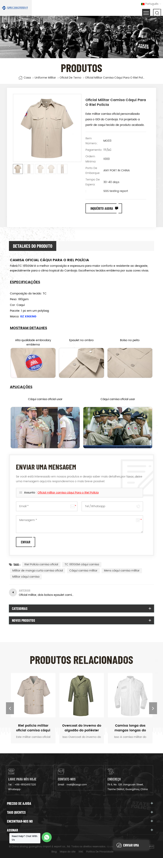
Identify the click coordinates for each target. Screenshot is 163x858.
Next (153, 708)
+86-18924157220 (25, 785)
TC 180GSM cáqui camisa (82, 564)
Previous (10, 708)
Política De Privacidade (99, 852)
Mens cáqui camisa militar (122, 570)
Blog (54, 852)
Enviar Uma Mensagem (131, 846)
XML (81, 852)
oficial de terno (70, 78)
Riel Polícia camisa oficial (41, 564)
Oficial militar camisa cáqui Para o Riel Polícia (68, 492)
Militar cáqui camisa (25, 576)
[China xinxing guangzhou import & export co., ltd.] (15, 8)
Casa (27, 78)
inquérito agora (101, 208)
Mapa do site (67, 852)
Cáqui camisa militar (83, 570)
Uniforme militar (45, 78)
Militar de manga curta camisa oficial (37, 570)
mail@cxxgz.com (77, 785)
